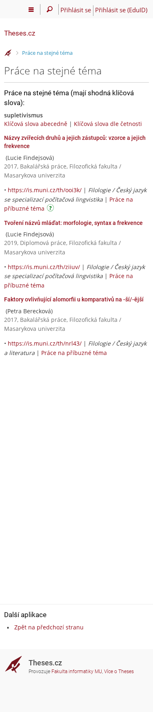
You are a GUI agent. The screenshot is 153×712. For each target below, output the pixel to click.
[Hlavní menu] (31, 9)
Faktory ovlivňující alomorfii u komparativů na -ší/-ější (74, 299)
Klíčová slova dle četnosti (108, 124)
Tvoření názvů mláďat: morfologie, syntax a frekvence (73, 223)
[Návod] (51, 209)
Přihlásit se (75, 10)
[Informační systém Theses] (8, 53)
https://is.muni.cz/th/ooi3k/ (45, 190)
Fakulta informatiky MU (76, 671)
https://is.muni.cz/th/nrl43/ (45, 343)
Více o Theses (119, 671)
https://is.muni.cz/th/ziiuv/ (44, 267)
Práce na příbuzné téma (74, 353)
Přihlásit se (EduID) (121, 10)
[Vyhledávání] (49, 9)
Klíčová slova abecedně (35, 124)
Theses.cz (19, 33)
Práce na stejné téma (47, 52)
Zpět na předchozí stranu (49, 627)
